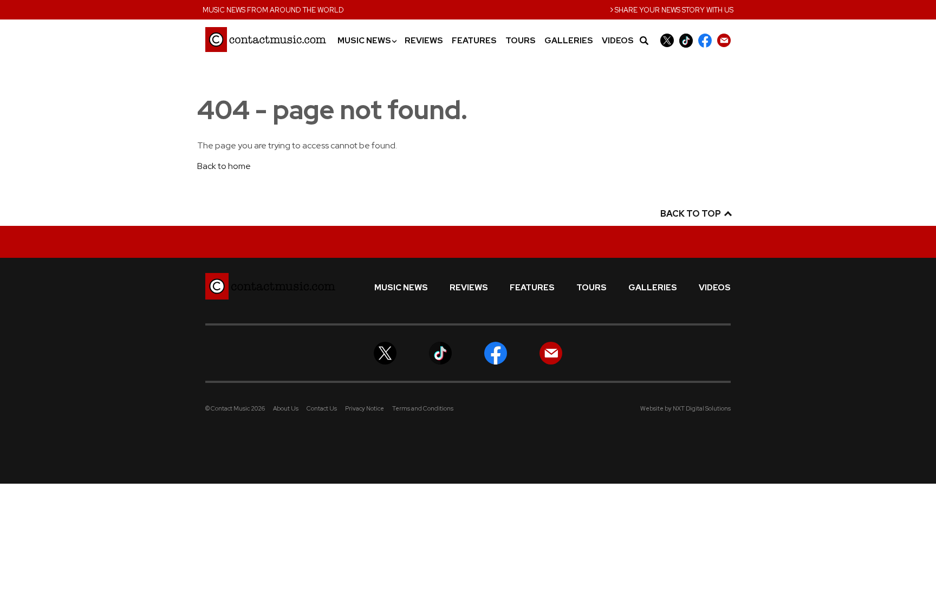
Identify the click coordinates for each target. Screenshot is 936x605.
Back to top (691, 213)
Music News (366, 41)
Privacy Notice (364, 408)
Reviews (424, 41)
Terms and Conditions (422, 408)
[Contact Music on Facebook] (705, 40)
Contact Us (322, 408)
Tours (520, 41)
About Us (285, 408)
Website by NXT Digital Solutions (685, 408)
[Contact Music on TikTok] (686, 40)
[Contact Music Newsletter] (724, 40)
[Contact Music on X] (667, 40)
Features (474, 41)
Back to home (224, 166)
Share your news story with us (671, 9)
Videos (618, 41)
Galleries (568, 41)
